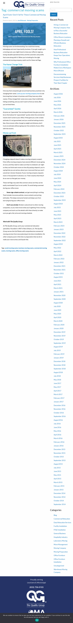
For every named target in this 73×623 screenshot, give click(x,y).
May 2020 (57, 314)
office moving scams (22, 251)
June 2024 (57, 178)
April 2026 (57, 108)
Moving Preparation (32, 20)
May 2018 (57, 380)
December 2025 (59, 123)
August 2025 (58, 138)
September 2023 (60, 200)
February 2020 (59, 325)
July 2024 (57, 174)
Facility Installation (60, 526)
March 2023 (58, 222)
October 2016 (59, 413)
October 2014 (59, 501)
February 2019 (59, 354)
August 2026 (58, 94)
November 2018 (59, 365)
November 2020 (59, 295)
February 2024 (59, 189)
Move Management (60, 544)
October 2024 (59, 167)
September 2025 (60, 134)
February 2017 (59, 398)
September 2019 (60, 343)
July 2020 (57, 306)
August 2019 (58, 347)
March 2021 (58, 288)
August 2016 (58, 420)
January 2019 (58, 358)
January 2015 (58, 490)
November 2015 (59, 453)
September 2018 (60, 369)
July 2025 (57, 141)
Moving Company (60, 548)
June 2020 (57, 310)
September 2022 (60, 240)
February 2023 (59, 226)
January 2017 (58, 402)
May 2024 (57, 182)
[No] (71, 618)
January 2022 (58, 262)
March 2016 (58, 438)
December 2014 (59, 493)
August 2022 (58, 244)
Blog (55, 515)
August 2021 (58, 277)
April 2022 (57, 251)
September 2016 (60, 416)
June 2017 (57, 383)
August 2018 (58, 372)
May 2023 (57, 215)
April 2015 (57, 479)
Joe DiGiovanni (22, 20)
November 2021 (59, 270)
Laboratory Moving (60, 541)
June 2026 (57, 101)
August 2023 (58, 204)
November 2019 (59, 336)
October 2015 (59, 457)
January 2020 (58, 328)
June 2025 (57, 145)
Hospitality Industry (60, 537)
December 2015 (59, 449)
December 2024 (59, 160)
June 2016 (57, 427)
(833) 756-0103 (54, 2)
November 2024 (59, 163)
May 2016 (57, 431)
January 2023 (58, 229)
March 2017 (58, 394)
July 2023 (57, 207)
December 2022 (59, 233)
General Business (60, 533)
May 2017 (57, 387)
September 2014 (60, 504)
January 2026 (58, 119)
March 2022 (58, 255)
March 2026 (58, 112)
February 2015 (59, 486)
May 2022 (57, 248)
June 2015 (57, 471)
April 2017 (57, 391)
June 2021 (57, 281)
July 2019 (57, 350)
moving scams (10, 251)
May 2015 (57, 475)
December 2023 (59, 193)
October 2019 (59, 339)
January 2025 (58, 156)
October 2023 (59, 196)
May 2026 (57, 105)
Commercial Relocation (62, 519)
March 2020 (58, 321)
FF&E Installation (60, 530)
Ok (37, 620)
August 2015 (58, 464)
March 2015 (58, 482)
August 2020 (58, 303)
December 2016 (59, 405)
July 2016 (57, 424)
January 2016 (58, 446)
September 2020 (60, 299)
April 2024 (57, 185)
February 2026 (59, 116)
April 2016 (57, 435)
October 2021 (59, 273)
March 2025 (58, 152)
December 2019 (59, 332)
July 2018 (57, 376)
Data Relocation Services (62, 522)
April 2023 (57, 218)
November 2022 (59, 237)
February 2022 (59, 259)
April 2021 (57, 284)
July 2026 (57, 97)
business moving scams (26, 248)
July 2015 (57, 468)
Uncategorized (59, 566)
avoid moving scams (11, 248)
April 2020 (57, 317)
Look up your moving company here (28, 93)
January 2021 (58, 292)
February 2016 (59, 442)
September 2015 (60, 460)
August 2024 (58, 171)
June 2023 (57, 211)
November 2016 (59, 409)
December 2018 (59, 361)
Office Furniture (59, 555)
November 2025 (59, 127)
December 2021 (59, 266)
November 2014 (59, 497)
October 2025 (59, 130)
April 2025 (57, 149)
